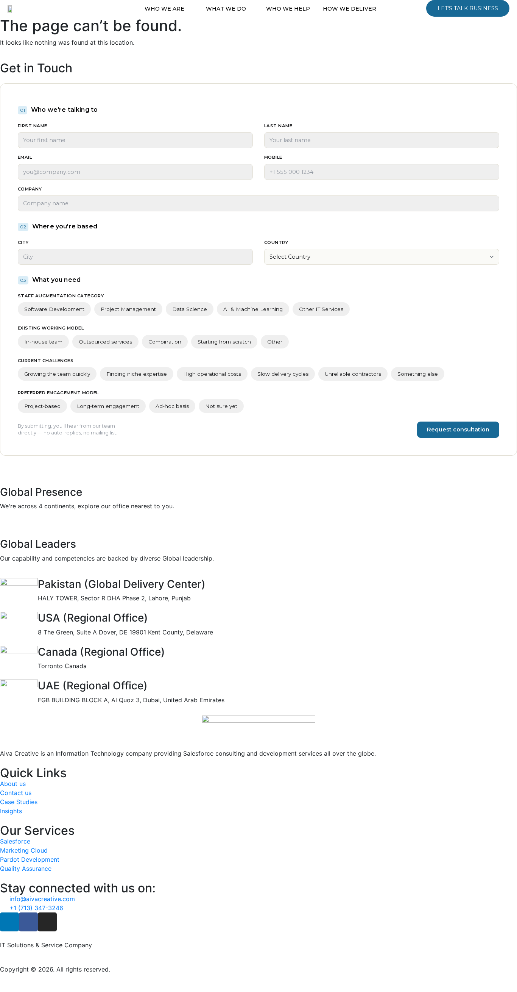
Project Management (128, 309)
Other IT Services (321, 309)
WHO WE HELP (288, 8)
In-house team (43, 342)
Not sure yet (221, 406)
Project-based (42, 406)
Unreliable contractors (353, 374)
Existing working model (51, 328)
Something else (417, 374)
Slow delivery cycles (282, 374)
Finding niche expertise (136, 374)
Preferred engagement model (58, 392)
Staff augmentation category (61, 295)
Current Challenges (45, 360)
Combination (164, 342)
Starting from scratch (224, 342)
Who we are (164, 8)
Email (25, 157)
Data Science (189, 309)
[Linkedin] (9, 921)
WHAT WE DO (226, 8)
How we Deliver (349, 8)
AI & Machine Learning (253, 309)
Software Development (54, 309)
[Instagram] (47, 921)
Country (276, 242)
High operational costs (212, 374)
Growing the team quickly (57, 374)
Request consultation (458, 429)
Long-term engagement (108, 406)
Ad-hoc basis (172, 406)
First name (32, 125)
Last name (278, 125)
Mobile (273, 157)
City (23, 242)
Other (274, 342)
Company (30, 189)
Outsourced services (105, 342)
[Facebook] (28, 921)
